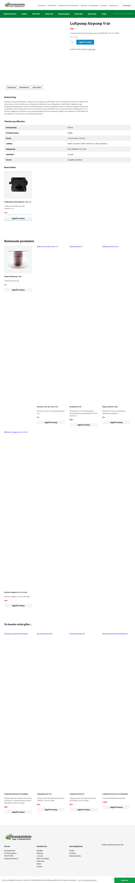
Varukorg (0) (127, 5)
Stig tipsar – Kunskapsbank (89, 5)
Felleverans (40, 861)
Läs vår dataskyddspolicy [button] (87, 880)
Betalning (40, 853)
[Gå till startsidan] (14, 4)
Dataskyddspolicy (75, 856)
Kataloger (103, 5)
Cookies (72, 851)
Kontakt (39, 867)
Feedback (72, 853)
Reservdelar (37, 87)
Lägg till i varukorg (85, 42)
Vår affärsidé (52, 5)
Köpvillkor (40, 851)
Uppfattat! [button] (124, 880)
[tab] (11, 87)
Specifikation (24, 87)
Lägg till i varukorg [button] (18, 218)
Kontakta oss (113, 5)
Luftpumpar (91, 49)
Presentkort (42, 5)
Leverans (40, 856)
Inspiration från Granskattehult (68, 5)
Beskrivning (11, 87)
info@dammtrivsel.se (11, 859)
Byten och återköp (43, 859)
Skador (39, 864)
